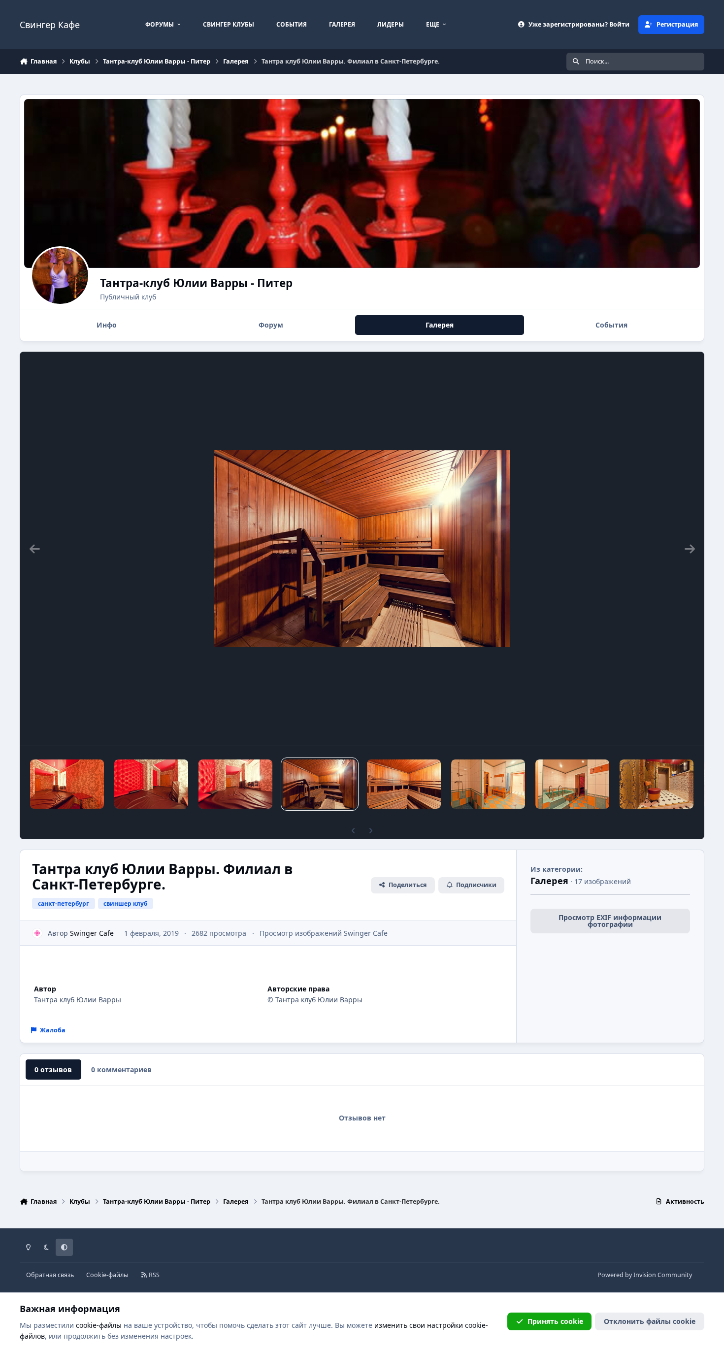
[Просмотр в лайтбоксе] (362, 549)
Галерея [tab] (440, 324)
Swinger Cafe (92, 933)
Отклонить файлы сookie (649, 1321)
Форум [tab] (271, 324)
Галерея (549, 881)
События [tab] (611, 324)
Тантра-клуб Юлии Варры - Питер (196, 283)
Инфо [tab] (107, 324)
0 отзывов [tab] (53, 1069)
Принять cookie (555, 1321)
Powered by (644, 1275)
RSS (153, 1275)
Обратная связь (50, 1275)
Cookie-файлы (107, 1275)
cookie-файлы (99, 1325)
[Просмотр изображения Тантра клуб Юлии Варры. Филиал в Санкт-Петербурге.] (67, 784)
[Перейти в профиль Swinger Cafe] (37, 933)
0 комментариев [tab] (121, 1069)
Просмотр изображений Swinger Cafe (324, 933)
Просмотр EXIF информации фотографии (610, 921)
